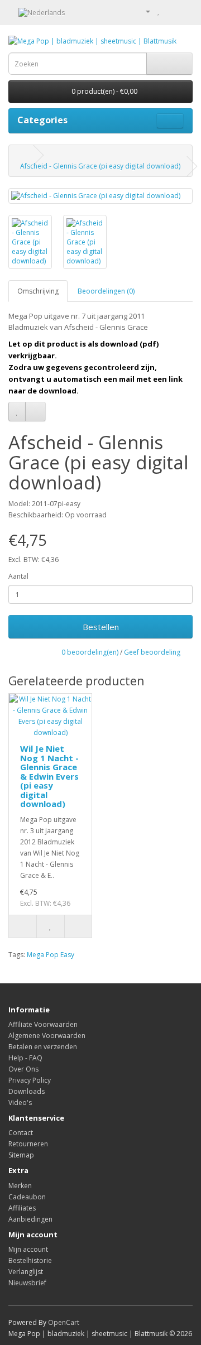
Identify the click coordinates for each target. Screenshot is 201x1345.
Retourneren (28, 1144)
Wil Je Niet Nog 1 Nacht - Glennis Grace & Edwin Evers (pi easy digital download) (49, 776)
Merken (20, 1185)
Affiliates (22, 1208)
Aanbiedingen (30, 1219)
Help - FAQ (25, 1058)
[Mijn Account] (143, 11)
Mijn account (28, 1249)
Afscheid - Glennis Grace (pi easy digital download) (100, 166)
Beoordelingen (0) (106, 291)
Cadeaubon (27, 1197)
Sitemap (21, 1155)
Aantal (18, 576)
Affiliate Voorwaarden (43, 1024)
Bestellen (101, 626)
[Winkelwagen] (171, 11)
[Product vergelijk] (35, 411)
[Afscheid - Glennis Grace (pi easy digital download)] (100, 195)
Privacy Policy (29, 1080)
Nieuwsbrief (27, 1283)
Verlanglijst (25, 1271)
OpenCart (63, 1322)
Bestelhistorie (30, 1260)
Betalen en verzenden (42, 1046)
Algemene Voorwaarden (46, 1035)
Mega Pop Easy (50, 954)
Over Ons (23, 1069)
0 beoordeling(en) (89, 652)
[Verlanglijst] (17, 411)
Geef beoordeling (152, 652)
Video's (20, 1102)
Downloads (26, 1091)
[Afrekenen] (184, 11)
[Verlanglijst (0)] (158, 11)
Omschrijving (38, 291)
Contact (20, 1132)
